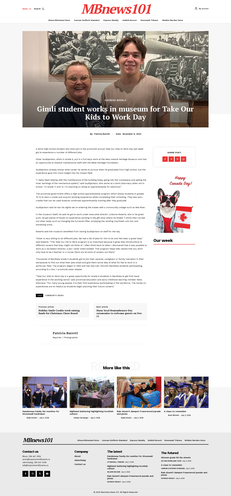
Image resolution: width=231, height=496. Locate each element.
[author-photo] (24, 417)
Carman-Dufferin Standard (173, 468)
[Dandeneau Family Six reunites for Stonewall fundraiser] (44, 392)
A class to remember (175, 411)
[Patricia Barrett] (42, 334)
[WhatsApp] (183, 159)
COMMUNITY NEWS (54, 295)
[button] (39, 9)
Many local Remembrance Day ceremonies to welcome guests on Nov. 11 (119, 313)
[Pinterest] (177, 159)
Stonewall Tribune (115, 462)
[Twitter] (171, 159)
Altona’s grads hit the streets (176, 457)
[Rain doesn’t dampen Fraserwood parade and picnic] (139, 392)
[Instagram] (33, 474)
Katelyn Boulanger (81, 418)
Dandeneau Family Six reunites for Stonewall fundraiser (40, 412)
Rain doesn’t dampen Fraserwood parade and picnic (139, 412)
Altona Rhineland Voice (171, 461)
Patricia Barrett (102, 134)
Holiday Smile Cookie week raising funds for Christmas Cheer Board (59, 312)
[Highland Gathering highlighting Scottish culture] (92, 392)
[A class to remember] (186, 392)
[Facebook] (165, 159)
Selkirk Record (113, 472)
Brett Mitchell (173, 415)
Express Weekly (115, 100)
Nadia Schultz (31, 418)
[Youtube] (47, 474)
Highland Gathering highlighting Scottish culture (91, 412)
